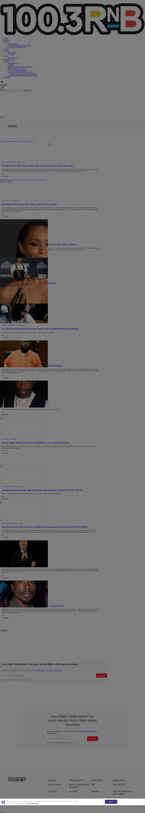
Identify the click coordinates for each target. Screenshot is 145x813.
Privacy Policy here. (32, 803)
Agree (111, 801)
